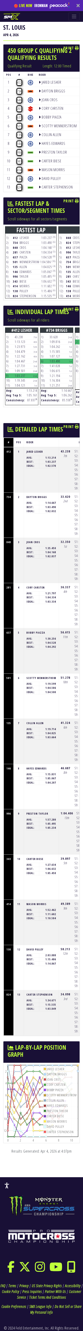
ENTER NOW (41, 708)
